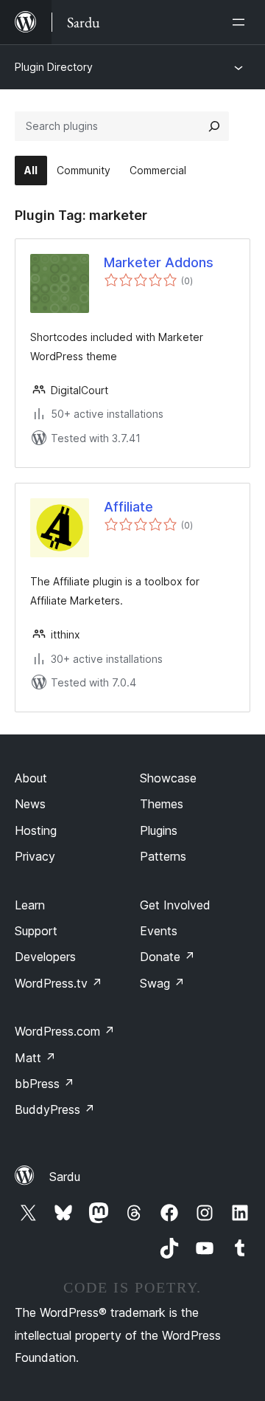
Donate (167, 956)
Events (158, 930)
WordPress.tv (58, 983)
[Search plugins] (214, 126)
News (30, 803)
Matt (35, 1057)
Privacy (35, 856)
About (31, 778)
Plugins (158, 830)
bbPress (44, 1083)
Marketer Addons (158, 262)
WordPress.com (65, 1031)
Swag (162, 983)
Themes (161, 803)
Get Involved (175, 905)
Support (36, 930)
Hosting (36, 830)
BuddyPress (55, 1109)
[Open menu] (241, 22)
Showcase (168, 778)
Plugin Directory (54, 67)
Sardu (64, 1176)
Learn (30, 905)
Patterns (163, 856)
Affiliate (128, 506)
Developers (45, 956)
